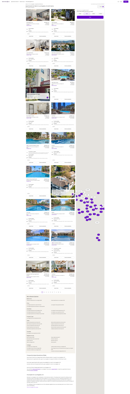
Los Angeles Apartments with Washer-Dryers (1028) (35, 313)
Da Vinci (53, 145)
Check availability (42, 36)
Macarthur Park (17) (54, 340)
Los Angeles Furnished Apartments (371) (58, 310)
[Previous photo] (27, 15)
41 (58, 292)
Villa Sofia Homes (55, 82)
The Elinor (53, 274)
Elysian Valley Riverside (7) (55, 337)
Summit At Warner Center (34, 145)
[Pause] (48, 70)
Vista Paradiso (54, 22)
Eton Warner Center (30, 115)
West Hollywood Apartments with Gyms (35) (34, 323)
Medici (53, 212)
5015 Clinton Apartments (56, 52)
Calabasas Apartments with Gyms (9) (57, 328)
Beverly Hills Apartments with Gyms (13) (33, 322)
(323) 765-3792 (28, 25)
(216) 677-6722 (28, 215)
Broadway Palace (57, 242)
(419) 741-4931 (28, 277)
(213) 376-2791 (54, 25)
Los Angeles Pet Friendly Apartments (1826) (58, 313)
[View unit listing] (47, 97)
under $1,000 (54, 369)
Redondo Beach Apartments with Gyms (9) (58, 327)
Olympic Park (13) (30, 340)
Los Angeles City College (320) (32, 346)
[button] (88, 190)
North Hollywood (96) (30, 337)
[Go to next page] (60, 292)
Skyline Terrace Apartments (31, 179)
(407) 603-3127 (54, 214)
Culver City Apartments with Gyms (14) (33, 325)
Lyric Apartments (29, 52)
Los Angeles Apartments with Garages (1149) (34, 310)
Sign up (126, 1)
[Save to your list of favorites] (48, 11)
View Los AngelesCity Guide (32, 387)
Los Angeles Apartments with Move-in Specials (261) (36, 306)
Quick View (31, 36)
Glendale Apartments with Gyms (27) (57, 325)
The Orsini (28, 212)
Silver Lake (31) (53, 342)
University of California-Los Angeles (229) (34, 349)
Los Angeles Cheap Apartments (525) (57, 304)
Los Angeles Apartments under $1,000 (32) (34, 304)
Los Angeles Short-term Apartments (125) (34, 318)
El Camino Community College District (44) (58, 351)
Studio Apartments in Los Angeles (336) (58, 300)
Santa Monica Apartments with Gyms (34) (34, 328)
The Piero (53, 115)
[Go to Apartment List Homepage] (6, 1)
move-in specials (34, 370)
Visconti (28, 242)
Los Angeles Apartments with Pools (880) (34, 312)
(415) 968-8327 (28, 148)
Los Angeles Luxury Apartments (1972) (57, 312)
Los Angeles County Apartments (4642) (33, 333)
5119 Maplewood (29, 22)
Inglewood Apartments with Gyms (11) (57, 323)
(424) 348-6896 (54, 148)
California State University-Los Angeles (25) (58, 346)
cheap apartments (36, 369)
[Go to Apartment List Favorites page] (118, 1)
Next (90, 17)
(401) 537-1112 (28, 181)
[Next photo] (49, 15)
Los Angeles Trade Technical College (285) (34, 348)
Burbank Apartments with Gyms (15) (33, 327)
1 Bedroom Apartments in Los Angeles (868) (34, 300)
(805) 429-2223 (54, 85)
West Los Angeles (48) (30, 342)
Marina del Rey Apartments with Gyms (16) (58, 322)
